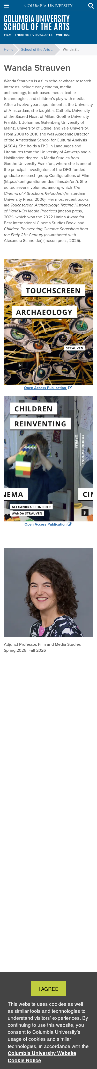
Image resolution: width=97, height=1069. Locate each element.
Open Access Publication (45, 388)
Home (8, 49)
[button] (6, 5)
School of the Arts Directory (40, 49)
